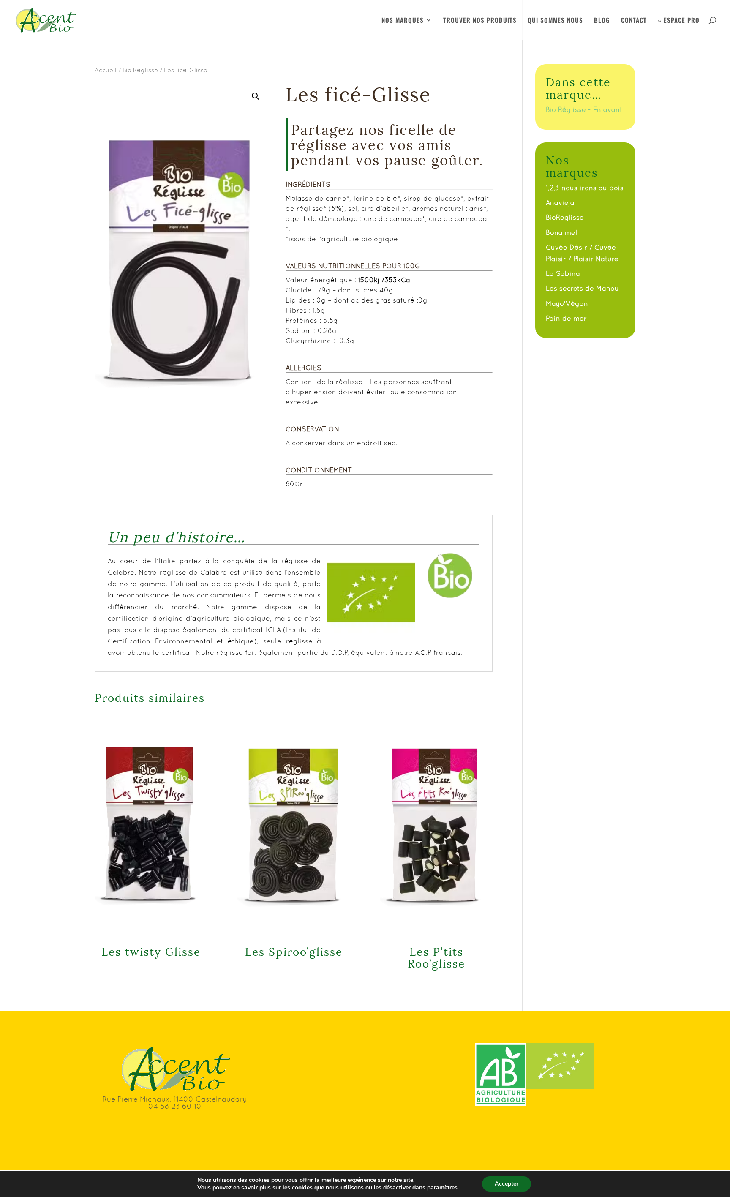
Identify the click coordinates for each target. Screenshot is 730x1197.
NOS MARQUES (402, 21)
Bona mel (561, 232)
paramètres (442, 1188)
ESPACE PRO (679, 21)
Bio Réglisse (140, 70)
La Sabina (563, 273)
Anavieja (560, 202)
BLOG (602, 21)
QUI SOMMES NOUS (555, 21)
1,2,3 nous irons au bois (585, 187)
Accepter (506, 1184)
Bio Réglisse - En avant (584, 109)
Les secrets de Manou (582, 288)
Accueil (106, 70)
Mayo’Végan (567, 303)
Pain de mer (566, 318)
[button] (255, 96)
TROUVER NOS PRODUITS (480, 21)
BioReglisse (565, 217)
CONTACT (634, 21)
